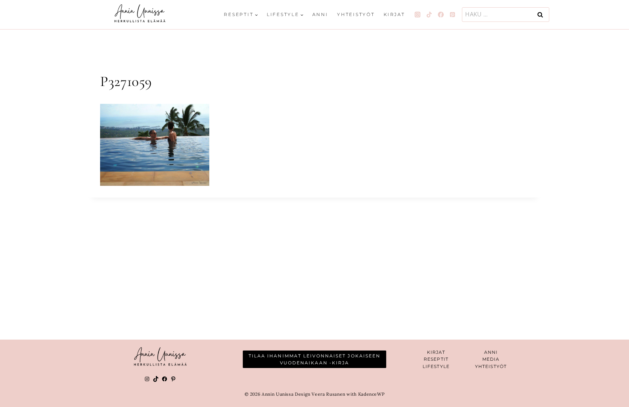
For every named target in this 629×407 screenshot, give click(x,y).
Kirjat (394, 14)
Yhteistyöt (356, 14)
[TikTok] (429, 14)
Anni (320, 14)
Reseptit (436, 359)
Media (491, 359)
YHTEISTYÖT (491, 366)
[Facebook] (441, 14)
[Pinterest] (452, 14)
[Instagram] (417, 14)
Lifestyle (436, 366)
